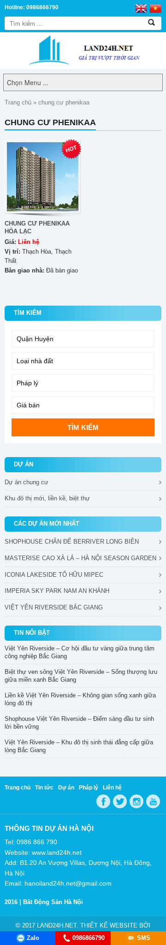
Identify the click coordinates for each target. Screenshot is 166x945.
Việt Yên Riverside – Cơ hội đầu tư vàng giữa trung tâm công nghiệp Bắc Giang (79, 652)
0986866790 (88, 937)
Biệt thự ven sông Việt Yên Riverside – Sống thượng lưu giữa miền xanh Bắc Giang (81, 675)
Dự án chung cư (26, 482)
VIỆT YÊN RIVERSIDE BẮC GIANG (54, 607)
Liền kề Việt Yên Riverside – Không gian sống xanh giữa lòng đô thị (80, 699)
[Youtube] (153, 801)
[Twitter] (120, 801)
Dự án (66, 787)
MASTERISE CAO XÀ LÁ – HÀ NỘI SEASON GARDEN (80, 558)
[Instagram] (136, 801)
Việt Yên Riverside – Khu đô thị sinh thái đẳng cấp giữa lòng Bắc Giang (79, 746)
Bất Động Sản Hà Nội (53, 902)
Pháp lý (88, 787)
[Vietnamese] (155, 8)
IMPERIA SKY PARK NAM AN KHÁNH (57, 590)
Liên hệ (112, 787)
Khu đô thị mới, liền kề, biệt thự (47, 498)
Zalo (33, 937)
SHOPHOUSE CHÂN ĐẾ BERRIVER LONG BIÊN (72, 541)
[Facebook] (103, 801)
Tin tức (44, 787)
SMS (143, 937)
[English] (141, 8)
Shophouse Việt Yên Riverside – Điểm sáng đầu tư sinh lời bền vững (79, 722)
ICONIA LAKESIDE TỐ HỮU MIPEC (54, 574)
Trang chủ (18, 102)
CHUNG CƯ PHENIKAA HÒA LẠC (37, 227)
